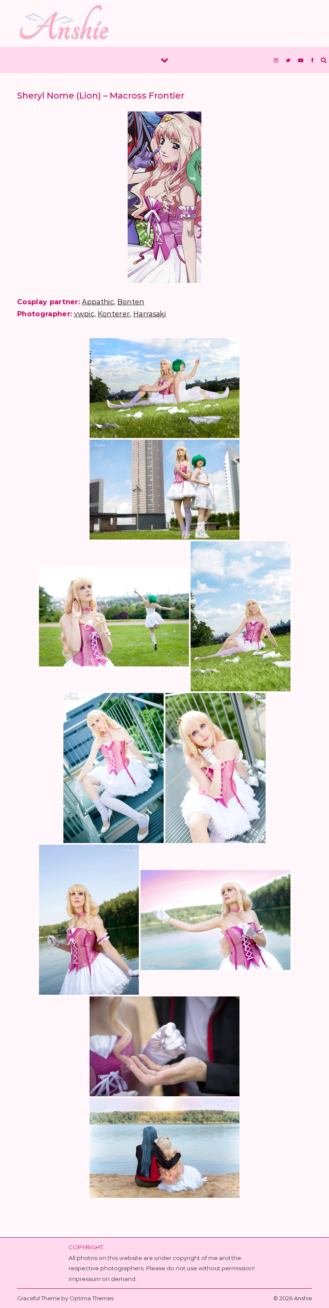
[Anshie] (67, 23)
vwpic (84, 314)
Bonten (130, 302)
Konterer (114, 314)
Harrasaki (149, 314)
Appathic (98, 302)
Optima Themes (91, 1298)
